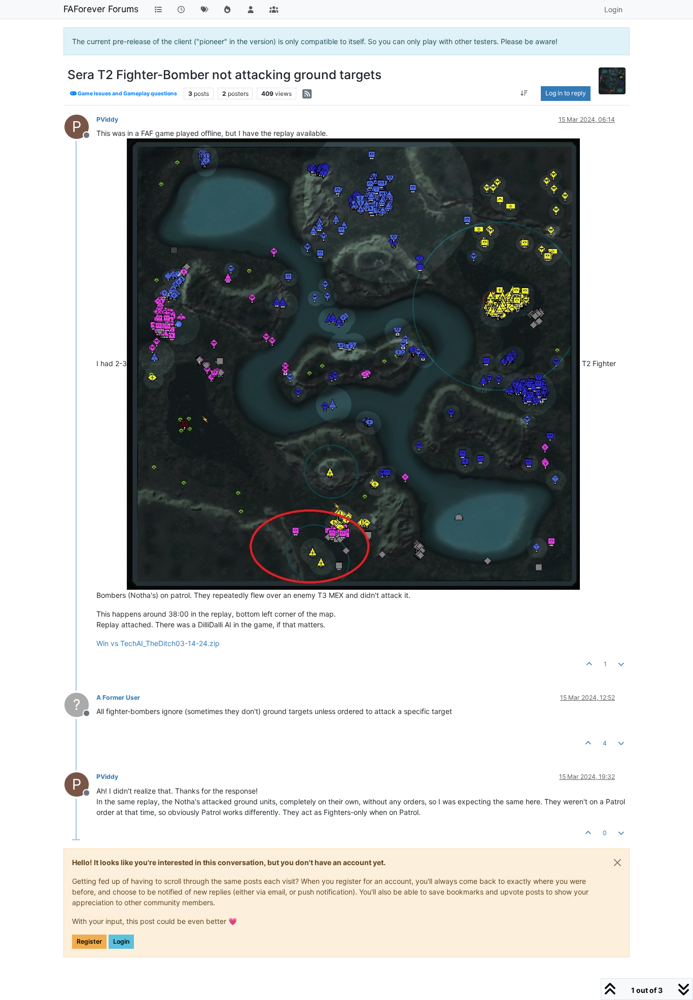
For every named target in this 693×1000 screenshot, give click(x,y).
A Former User (118, 697)
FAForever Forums (100, 9)
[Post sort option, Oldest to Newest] (523, 93)
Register (89, 941)
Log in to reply (565, 93)
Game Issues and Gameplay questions (127, 93)
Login (121, 941)
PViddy (107, 119)
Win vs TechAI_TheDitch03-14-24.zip (158, 643)
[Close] (617, 862)
